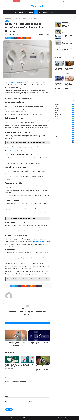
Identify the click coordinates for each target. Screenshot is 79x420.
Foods (56, 141)
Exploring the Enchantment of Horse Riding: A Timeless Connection (67, 24)
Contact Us (46, 12)
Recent (63, 18)
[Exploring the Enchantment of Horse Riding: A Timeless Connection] (58, 24)
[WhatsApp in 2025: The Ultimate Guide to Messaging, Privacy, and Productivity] (12, 359)
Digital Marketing (58, 136)
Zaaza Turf (23, 417)
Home (16, 12)
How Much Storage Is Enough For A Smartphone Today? (67, 42)
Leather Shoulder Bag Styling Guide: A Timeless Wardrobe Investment (33, 1)
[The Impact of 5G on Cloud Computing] (58, 37)
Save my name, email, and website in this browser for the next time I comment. (21, 405)
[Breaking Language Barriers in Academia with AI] (27, 359)
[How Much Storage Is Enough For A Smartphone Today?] (58, 42)
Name (6, 396)
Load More (64, 92)
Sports (56, 126)
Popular (56, 18)
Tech (26, 12)
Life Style (31, 12)
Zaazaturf (57, 104)
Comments (71, 18)
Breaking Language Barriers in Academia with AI (27, 365)
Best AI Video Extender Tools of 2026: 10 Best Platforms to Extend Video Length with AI (59, 85)
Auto (56, 130)
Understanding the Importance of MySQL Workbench (67, 48)
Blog (36, 12)
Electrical (57, 134)
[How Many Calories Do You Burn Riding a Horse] (58, 31)
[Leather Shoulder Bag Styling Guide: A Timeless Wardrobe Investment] (69, 63)
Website (30, 401)
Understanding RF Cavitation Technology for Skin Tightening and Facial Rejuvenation (69, 85)
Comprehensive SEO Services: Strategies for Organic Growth (23, 150)
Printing (56, 138)
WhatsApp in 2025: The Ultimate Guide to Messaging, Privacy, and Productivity (12, 365)
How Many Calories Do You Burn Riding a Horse (67, 30)
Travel (56, 118)
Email (6, 401)
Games (56, 128)
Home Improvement (59, 114)
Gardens (57, 132)
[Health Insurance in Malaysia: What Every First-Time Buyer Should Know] (59, 63)
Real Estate (57, 122)
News (40, 12)
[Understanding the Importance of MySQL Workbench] (58, 48)
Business (21, 12)
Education (57, 124)
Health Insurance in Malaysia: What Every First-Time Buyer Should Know (59, 68)
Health (56, 116)
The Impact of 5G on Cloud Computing (67, 36)
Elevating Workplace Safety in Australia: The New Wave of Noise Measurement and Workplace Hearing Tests (43, 367)
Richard (9, 34)
